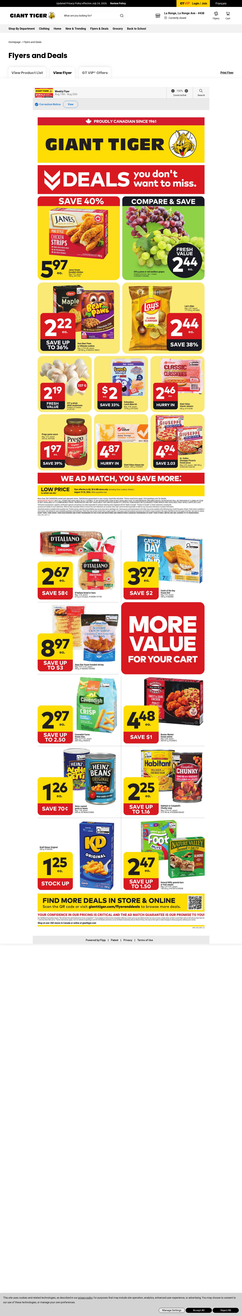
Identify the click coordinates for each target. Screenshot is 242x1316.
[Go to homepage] (33, 15)
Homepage (15, 42)
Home (57, 28)
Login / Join (199, 3)
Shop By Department (22, 28)
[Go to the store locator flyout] (157, 15)
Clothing (44, 28)
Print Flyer (226, 72)
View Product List (27, 72)
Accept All (198, 1310)
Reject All (226, 1310)
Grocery (118, 28)
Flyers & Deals (99, 28)
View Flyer (62, 72)
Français (221, 3)
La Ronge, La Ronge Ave (184, 13)
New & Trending (76, 28)
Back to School (136, 28)
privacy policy (85, 1297)
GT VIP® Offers (95, 72)
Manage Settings (171, 1310)
